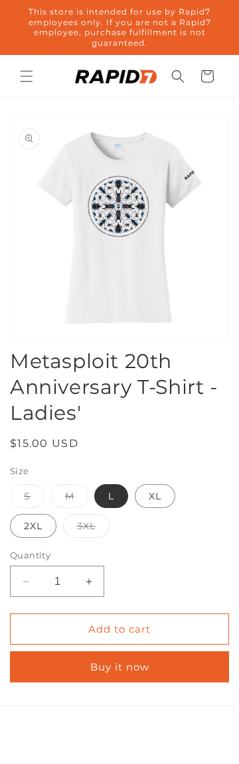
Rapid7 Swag (86, 752)
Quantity (30, 555)
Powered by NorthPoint (163, 752)
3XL (93, 528)
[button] (26, 76)
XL (155, 496)
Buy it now (119, 667)
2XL (33, 526)
